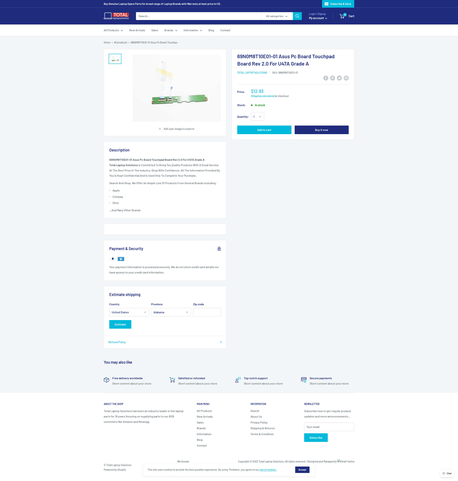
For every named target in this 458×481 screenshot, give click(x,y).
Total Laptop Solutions (252, 72)
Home (107, 42)
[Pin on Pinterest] (332, 78)
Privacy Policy (259, 422)
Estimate (120, 324)
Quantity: (243, 116)
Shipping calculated (262, 96)
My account (316, 18)
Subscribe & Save (340, 3)
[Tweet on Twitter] (339, 78)
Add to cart (264, 129)
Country (114, 304)
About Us (256, 416)
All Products (111, 30)
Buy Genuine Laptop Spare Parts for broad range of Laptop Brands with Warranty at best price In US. (162, 3)
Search (254, 410)
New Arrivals (137, 30)
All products (120, 42)
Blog (211, 30)
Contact (225, 30)
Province (157, 304)
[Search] (297, 16)
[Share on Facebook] (325, 78)
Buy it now (321, 129)
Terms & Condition (262, 434)
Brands (168, 30)
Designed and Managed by (322, 461)
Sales (154, 30)
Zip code (198, 304)
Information (191, 30)
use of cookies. (268, 469)
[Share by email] (346, 78)
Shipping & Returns (262, 428)
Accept (302, 469)
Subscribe (316, 437)
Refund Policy (117, 342)
